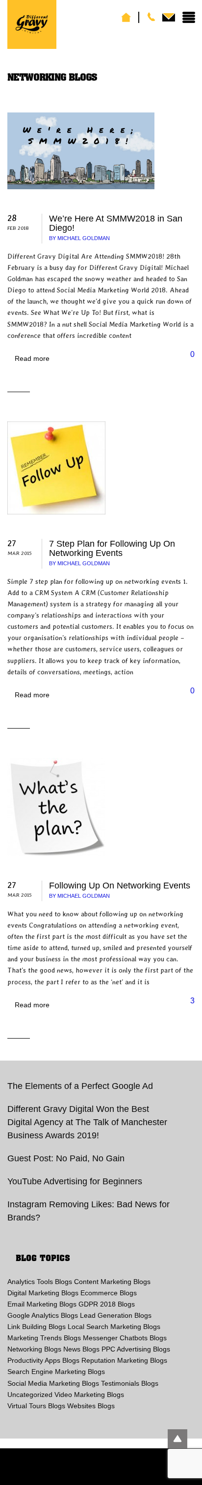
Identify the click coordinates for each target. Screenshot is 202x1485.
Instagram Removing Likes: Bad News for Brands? (88, 1210)
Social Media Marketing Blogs (53, 1383)
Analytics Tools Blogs (39, 1282)
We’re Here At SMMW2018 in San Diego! (115, 223)
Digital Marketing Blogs (42, 1293)
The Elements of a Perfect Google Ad (80, 1086)
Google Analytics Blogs (42, 1315)
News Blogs (81, 1349)
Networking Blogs (34, 1349)
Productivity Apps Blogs (43, 1360)
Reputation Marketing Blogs (124, 1360)
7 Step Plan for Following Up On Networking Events (112, 548)
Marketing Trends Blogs (44, 1338)
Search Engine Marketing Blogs (56, 1371)
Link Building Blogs (36, 1326)
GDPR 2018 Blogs (106, 1304)
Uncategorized (29, 1394)
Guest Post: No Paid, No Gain (66, 1158)
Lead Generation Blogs (116, 1315)
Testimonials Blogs (129, 1383)
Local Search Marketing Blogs (114, 1326)
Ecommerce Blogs (108, 1293)
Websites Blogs (91, 1406)
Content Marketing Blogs (112, 1282)
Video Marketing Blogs (89, 1394)
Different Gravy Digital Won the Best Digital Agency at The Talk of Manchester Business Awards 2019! (87, 1122)
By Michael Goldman (79, 238)
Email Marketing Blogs (41, 1304)
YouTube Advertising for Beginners (74, 1181)
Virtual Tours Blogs (36, 1406)
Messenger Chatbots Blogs (125, 1338)
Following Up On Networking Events (119, 885)
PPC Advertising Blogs (135, 1349)
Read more (32, 358)
